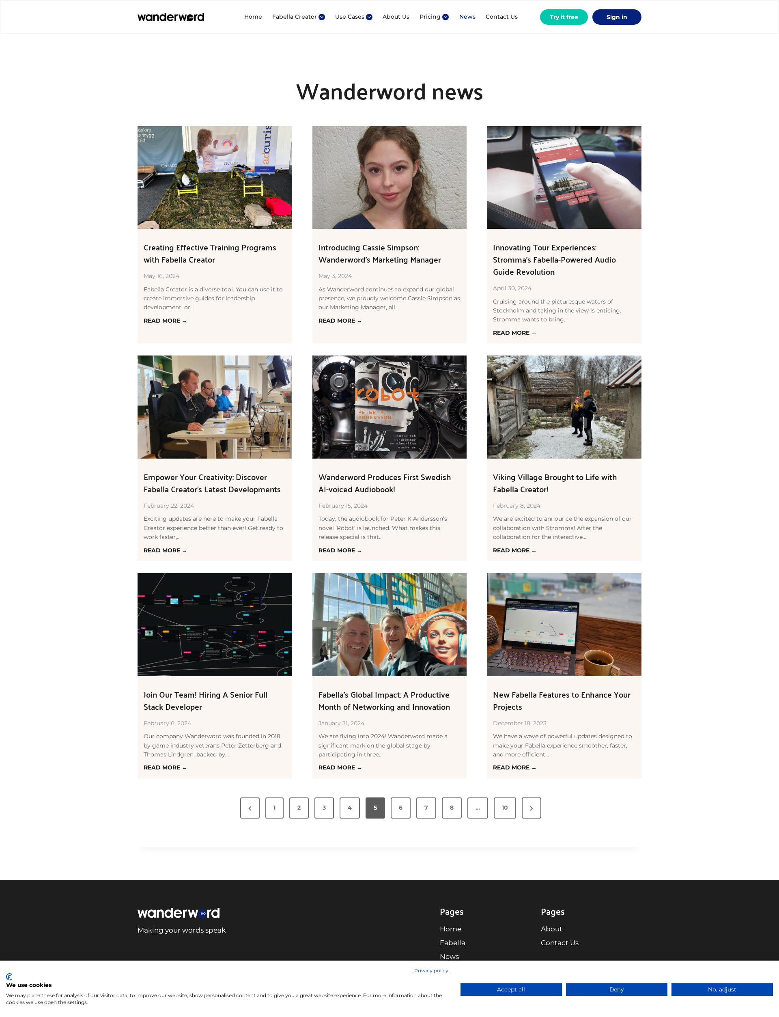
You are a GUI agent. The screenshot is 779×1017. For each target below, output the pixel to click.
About (551, 929)
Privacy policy (431, 970)
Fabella (452, 943)
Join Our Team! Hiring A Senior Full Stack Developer (205, 700)
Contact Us (502, 16)
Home (253, 16)
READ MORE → (165, 321)
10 (505, 807)
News (467, 16)
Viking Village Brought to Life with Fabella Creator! (555, 483)
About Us (396, 16)
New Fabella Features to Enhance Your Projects (562, 700)
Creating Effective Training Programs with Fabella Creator (210, 253)
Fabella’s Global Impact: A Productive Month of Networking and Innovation (384, 700)
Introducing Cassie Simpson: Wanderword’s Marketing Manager (379, 253)
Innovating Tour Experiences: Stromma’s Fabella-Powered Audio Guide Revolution (554, 259)
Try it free (564, 17)
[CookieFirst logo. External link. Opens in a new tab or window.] (9, 976)
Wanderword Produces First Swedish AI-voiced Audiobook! (384, 483)
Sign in (617, 17)
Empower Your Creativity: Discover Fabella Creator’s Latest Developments (212, 483)
